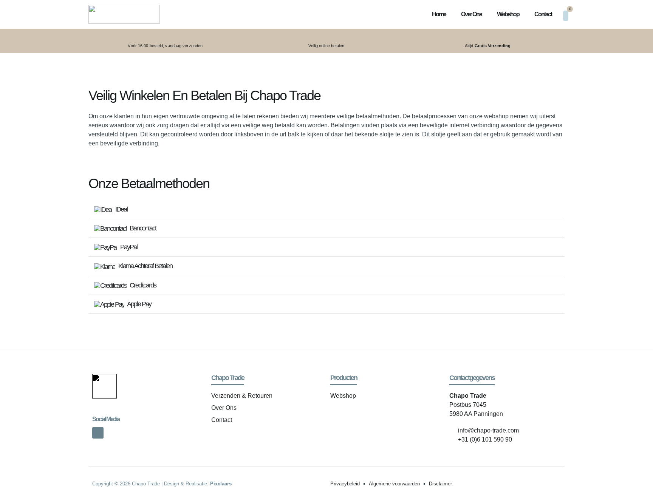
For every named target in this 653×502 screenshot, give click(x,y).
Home (439, 14)
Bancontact (142, 228)
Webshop (508, 14)
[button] (326, 209)
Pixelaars (221, 484)
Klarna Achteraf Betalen (144, 266)
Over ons (471, 14)
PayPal (128, 247)
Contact (543, 14)
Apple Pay (138, 304)
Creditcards (142, 285)
